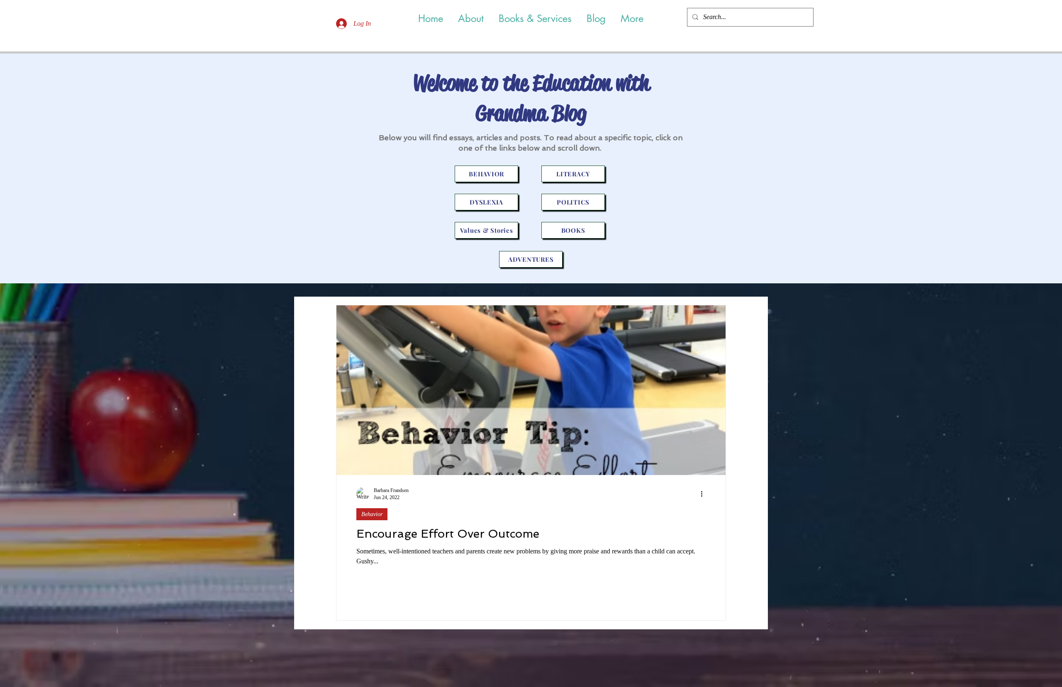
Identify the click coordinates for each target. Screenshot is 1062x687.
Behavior (371, 514)
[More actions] (704, 494)
